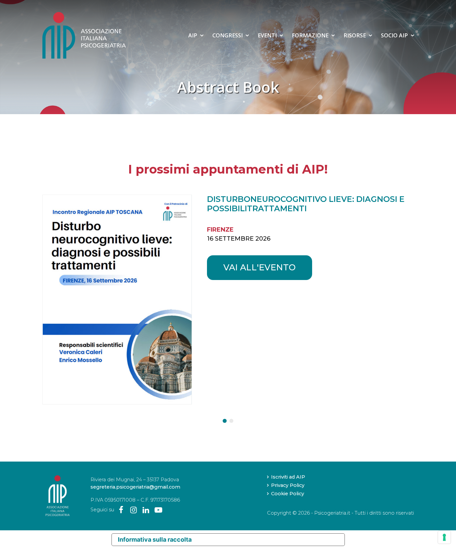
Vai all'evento (259, 267)
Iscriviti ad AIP (288, 477)
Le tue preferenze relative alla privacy (271, 539)
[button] (225, 421)
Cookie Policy (287, 494)
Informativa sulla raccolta (155, 539)
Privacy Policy (287, 485)
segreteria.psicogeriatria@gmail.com (135, 487)
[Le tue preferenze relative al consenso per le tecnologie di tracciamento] (444, 537)
